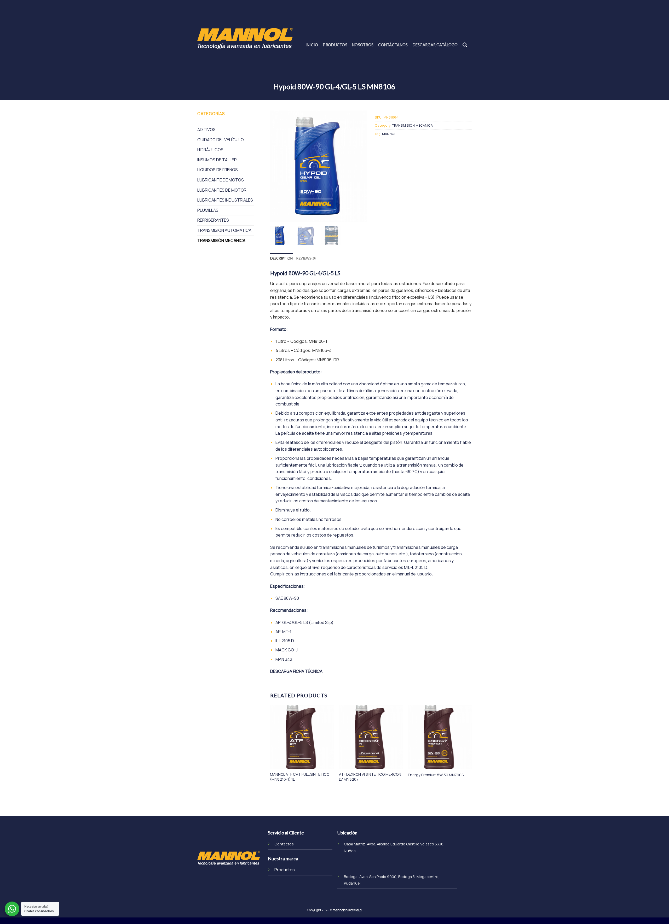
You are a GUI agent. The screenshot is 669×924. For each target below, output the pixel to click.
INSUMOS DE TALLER (217, 160)
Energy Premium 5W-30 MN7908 (436, 775)
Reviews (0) (306, 258)
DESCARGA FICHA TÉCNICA (296, 671)
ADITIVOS (206, 129)
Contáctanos (393, 45)
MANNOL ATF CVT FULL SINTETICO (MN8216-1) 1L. (299, 777)
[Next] (358, 166)
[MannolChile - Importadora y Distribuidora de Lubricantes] (245, 38)
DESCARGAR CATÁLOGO (435, 45)
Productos (335, 45)
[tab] (281, 258)
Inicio (311, 45)
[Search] (465, 45)
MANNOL (389, 133)
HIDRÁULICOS (210, 149)
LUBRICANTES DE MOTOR (221, 190)
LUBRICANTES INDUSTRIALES (225, 200)
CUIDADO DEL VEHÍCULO (220, 140)
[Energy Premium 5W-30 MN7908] (440, 737)
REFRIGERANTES (213, 220)
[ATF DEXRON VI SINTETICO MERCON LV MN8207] (371, 737)
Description (281, 258)
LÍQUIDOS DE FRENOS (217, 170)
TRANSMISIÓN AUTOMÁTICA (224, 230)
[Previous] (278, 166)
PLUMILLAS (207, 210)
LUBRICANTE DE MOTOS (220, 180)
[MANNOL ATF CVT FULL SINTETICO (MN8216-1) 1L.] (302, 737)
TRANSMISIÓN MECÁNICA (221, 240)
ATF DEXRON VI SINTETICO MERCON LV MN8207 (370, 777)
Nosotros (362, 45)
